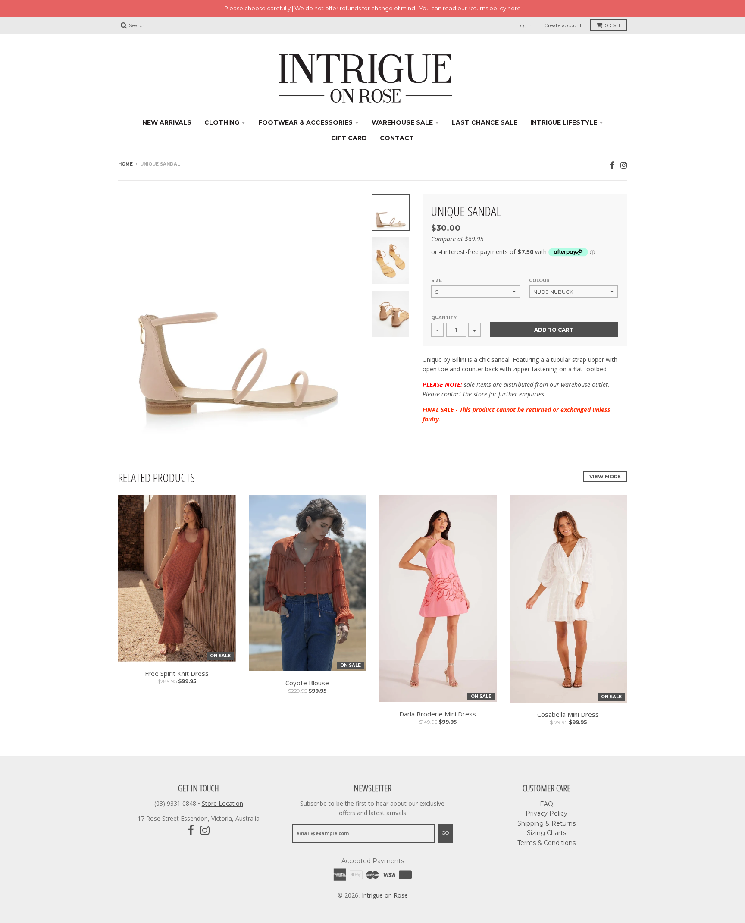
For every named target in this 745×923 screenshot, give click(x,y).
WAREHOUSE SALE (402, 122)
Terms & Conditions (546, 843)
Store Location (222, 803)
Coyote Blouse (307, 682)
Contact (397, 138)
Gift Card (349, 138)
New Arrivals (166, 122)
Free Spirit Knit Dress (177, 673)
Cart (612, 25)
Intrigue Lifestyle (563, 122)
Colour (539, 280)
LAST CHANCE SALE (484, 122)
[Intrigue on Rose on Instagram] (623, 165)
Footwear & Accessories (305, 122)
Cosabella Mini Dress (568, 714)
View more (605, 477)
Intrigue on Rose (385, 895)
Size (436, 280)
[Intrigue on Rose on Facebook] (612, 165)
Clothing (221, 122)
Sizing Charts (546, 833)
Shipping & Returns (546, 823)
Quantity (444, 317)
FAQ (546, 804)
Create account (563, 25)
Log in (525, 25)
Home (125, 164)
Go (445, 833)
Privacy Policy (546, 813)
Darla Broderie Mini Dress (437, 714)
